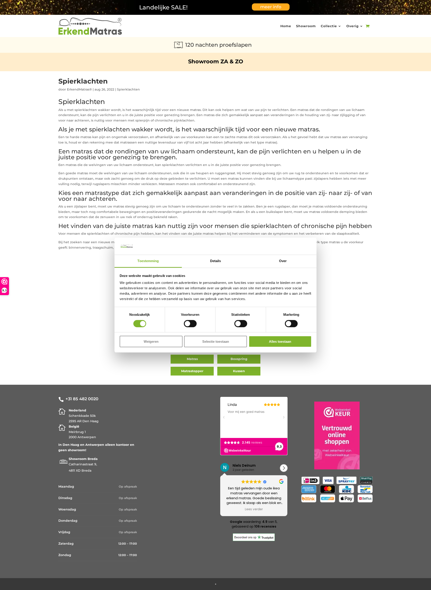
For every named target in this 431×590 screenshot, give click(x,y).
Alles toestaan (280, 341)
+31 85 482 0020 (82, 398)
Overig (352, 26)
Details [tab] (215, 261)
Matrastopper (192, 371)
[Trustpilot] (254, 540)
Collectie (329, 26)
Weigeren (151, 341)
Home (285, 26)
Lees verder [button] (251, 509)
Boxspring (239, 359)
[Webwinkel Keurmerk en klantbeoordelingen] (337, 436)
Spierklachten (128, 89)
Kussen (239, 371)
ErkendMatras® (79, 89)
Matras (192, 359)
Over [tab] (283, 261)
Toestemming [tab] (148, 261)
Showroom (306, 26)
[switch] (190, 323)
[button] (283, 468)
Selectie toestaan (215, 341)
